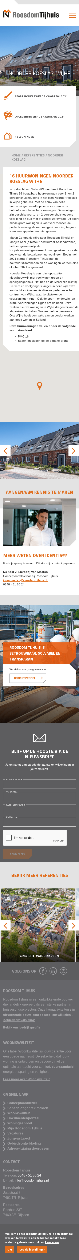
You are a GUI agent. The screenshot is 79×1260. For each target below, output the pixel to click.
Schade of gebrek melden (27, 1108)
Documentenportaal (23, 1118)
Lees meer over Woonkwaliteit (26, 1078)
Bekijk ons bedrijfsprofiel (22, 1027)
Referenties (34, 155)
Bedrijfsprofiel (24, 678)
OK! (9, 1249)
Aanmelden (17, 854)
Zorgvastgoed (18, 1138)
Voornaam (13, 779)
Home (16, 155)
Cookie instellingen (32, 1249)
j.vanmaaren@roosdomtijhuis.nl (25, 580)
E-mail (10, 817)
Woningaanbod (19, 1123)
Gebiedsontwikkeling (24, 1143)
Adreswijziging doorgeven (28, 1148)
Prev (5, 450)
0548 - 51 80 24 (29, 1175)
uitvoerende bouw (17, 1014)
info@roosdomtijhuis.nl (32, 1180)
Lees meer (52, 1242)
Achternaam (14, 805)
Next (73, 450)
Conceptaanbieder (22, 1103)
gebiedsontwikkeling (19, 1019)
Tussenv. (12, 792)
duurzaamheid (63, 1066)
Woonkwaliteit (18, 1113)
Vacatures (15, 1133)
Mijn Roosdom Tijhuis (24, 1128)
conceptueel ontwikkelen (51, 1014)
